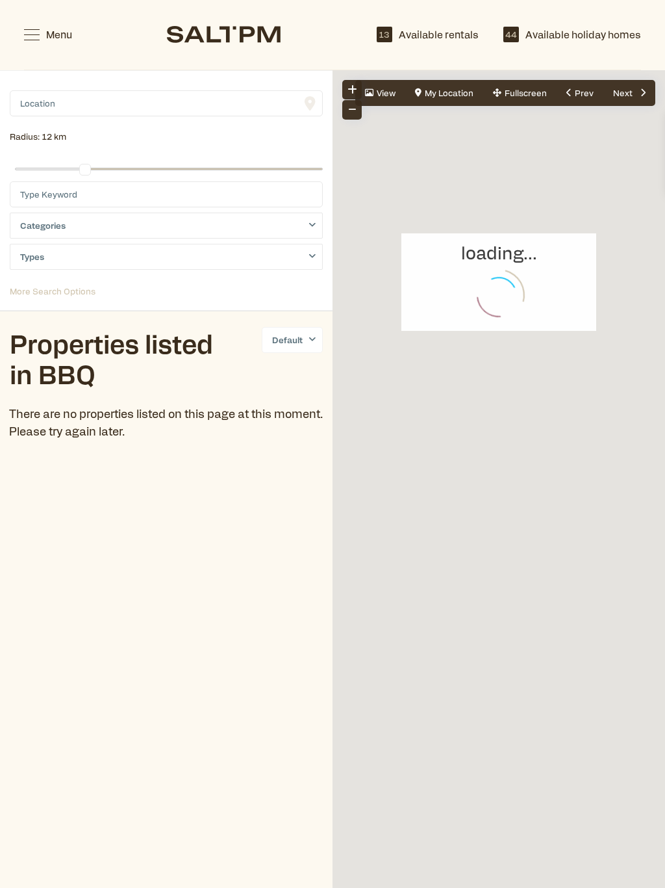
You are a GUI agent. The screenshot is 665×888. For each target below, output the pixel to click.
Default (287, 339)
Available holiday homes (573, 34)
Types (32, 256)
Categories (43, 225)
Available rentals (429, 34)
